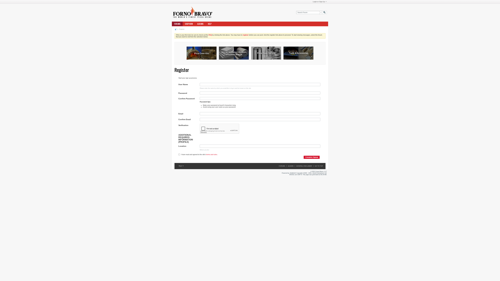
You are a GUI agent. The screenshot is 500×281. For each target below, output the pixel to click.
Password (182, 93)
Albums (200, 24)
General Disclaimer (304, 166)
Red (180, 166)
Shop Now (189, 24)
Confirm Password (186, 99)
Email (180, 114)
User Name (183, 84)
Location (182, 146)
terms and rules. (212, 154)
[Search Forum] (324, 12)
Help (209, 24)
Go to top (319, 166)
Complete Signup (311, 157)
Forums (177, 24)
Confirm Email (184, 119)
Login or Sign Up (319, 2)
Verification (183, 125)
